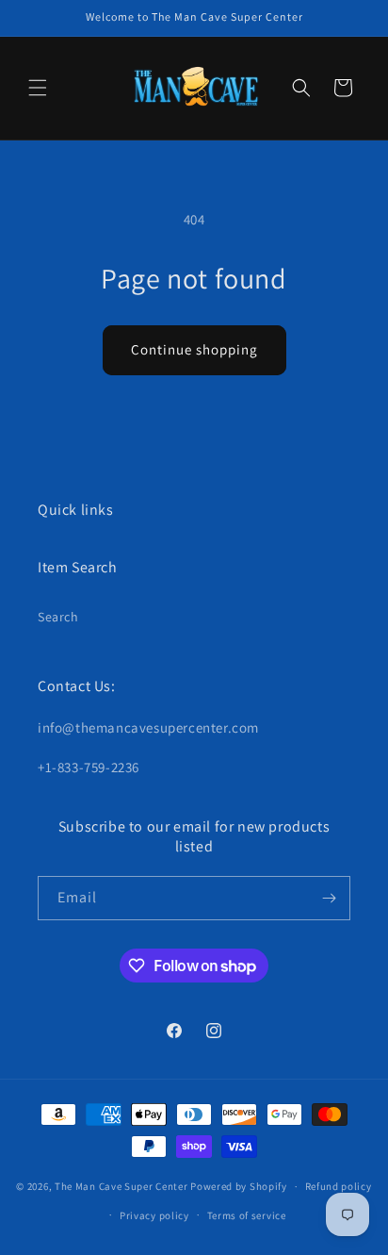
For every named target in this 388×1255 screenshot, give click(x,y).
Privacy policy (154, 1215)
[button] (37, 87)
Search (58, 616)
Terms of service (246, 1215)
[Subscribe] (328, 898)
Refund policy (338, 1186)
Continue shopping (194, 349)
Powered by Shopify (238, 1186)
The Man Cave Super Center (121, 1186)
